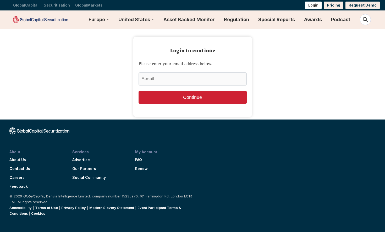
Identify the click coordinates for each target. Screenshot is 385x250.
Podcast (340, 19)
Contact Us (19, 169)
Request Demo (363, 5)
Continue (192, 97)
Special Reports (276, 19)
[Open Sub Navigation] (108, 19)
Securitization (57, 5)
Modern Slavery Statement (111, 208)
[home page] (40, 19)
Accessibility (20, 208)
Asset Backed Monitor (189, 19)
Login (313, 5)
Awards (313, 19)
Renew (141, 169)
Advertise (81, 160)
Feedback (18, 186)
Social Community (89, 177)
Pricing (333, 5)
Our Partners (84, 169)
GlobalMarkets (88, 5)
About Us (17, 160)
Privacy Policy (73, 208)
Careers (17, 177)
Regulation (236, 19)
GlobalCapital (25, 5)
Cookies (38, 213)
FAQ (138, 160)
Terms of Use (46, 208)
